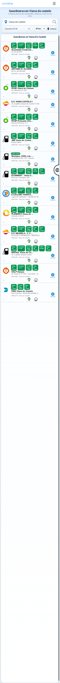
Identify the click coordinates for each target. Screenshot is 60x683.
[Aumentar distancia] (44, 28)
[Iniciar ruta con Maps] (35, 59)
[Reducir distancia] (32, 28)
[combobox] (30, 22)
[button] (51, 29)
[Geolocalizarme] (6, 22)
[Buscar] (54, 22)
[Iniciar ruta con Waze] (29, 59)
